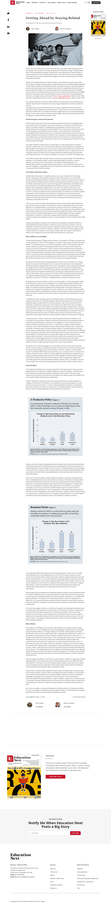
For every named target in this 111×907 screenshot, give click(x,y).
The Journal (39, 13)
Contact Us (53, 888)
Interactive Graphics (56, 885)
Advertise (80, 869)
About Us (53, 869)
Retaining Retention (64, 96)
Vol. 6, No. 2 (51, 13)
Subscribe (75, 833)
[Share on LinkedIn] (8, 26)
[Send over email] (8, 33)
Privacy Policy (81, 875)
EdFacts (52, 875)
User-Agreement (82, 872)
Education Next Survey (57, 878)
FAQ (78, 888)
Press (51, 882)
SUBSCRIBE (96, 2)
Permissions (81, 885)
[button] (85, 2)
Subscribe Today (55, 777)
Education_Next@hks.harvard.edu (24, 877)
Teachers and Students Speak (61, 98)
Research (29, 13)
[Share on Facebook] (8, 20)
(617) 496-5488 (19, 875)
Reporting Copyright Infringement (87, 878)
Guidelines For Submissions (85, 882)
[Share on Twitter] (8, 13)
